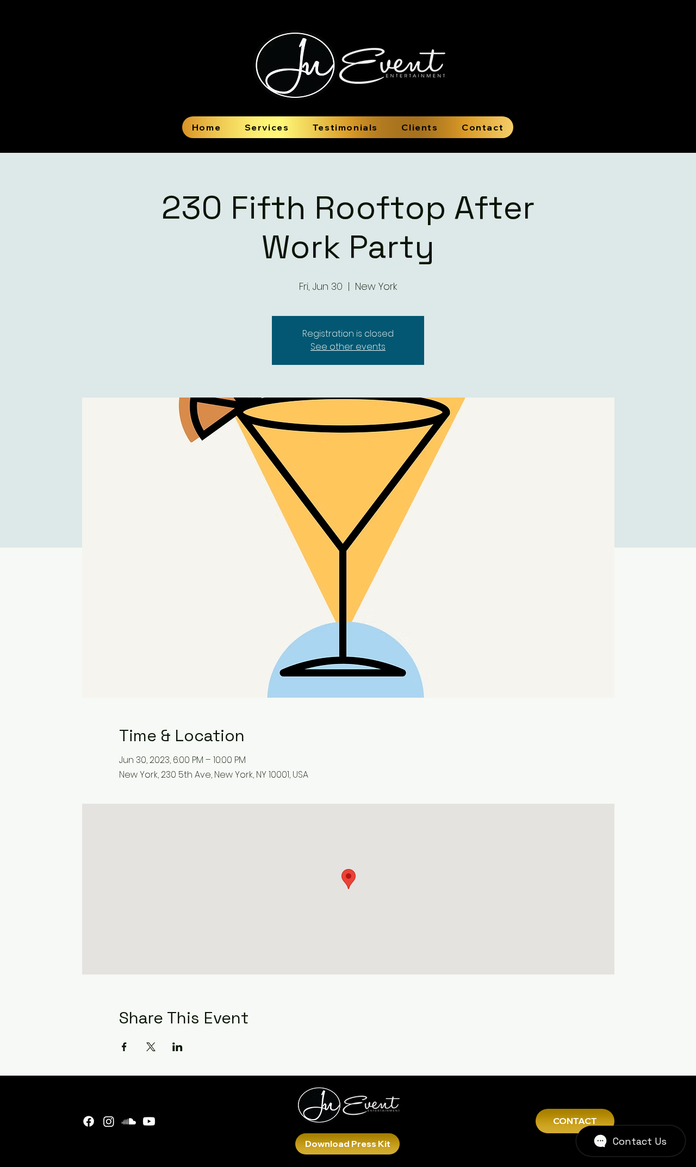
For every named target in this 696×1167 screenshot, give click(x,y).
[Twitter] (129, 1121)
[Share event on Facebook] (124, 1046)
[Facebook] (89, 1121)
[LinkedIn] (149, 1121)
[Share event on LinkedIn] (177, 1046)
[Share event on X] (151, 1046)
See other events (348, 346)
